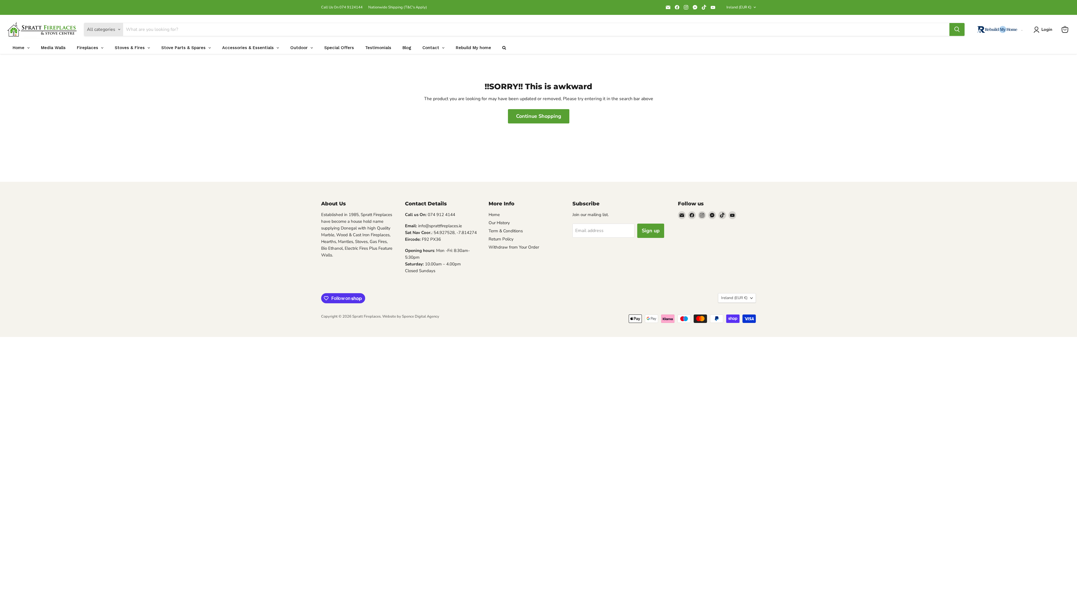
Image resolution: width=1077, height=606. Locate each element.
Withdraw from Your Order (514, 247)
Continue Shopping (538, 116)
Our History (499, 223)
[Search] (957, 29)
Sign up (651, 230)
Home (494, 214)
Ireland (738, 7)
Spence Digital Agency (420, 316)
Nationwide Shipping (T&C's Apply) (397, 7)
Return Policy (501, 239)
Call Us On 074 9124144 (342, 7)
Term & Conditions (506, 231)
